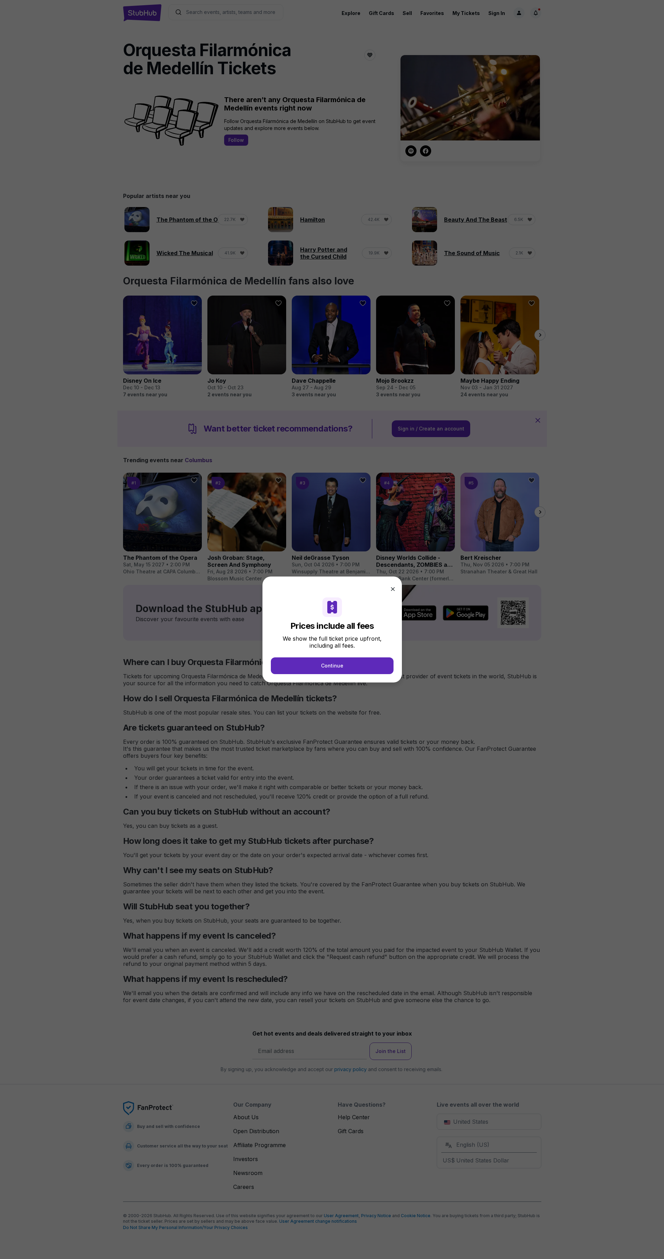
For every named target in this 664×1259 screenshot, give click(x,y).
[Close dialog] (392, 589)
